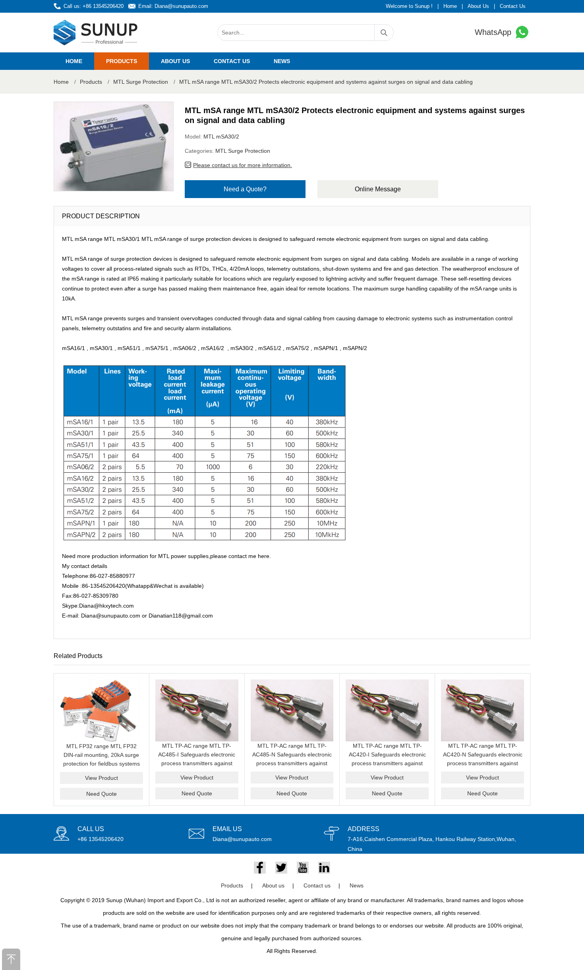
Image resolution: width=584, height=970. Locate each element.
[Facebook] (260, 868)
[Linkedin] (324, 868)
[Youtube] (303, 868)
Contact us (232, 61)
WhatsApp (494, 32)
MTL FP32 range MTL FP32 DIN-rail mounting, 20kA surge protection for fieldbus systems (101, 755)
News (282, 61)
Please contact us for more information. (242, 165)
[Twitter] (281, 868)
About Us (478, 6)
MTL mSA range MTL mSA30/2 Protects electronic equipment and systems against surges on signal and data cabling (326, 82)
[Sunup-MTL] (96, 32)
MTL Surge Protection (140, 82)
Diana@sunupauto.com (181, 6)
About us (175, 61)
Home (450, 6)
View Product (101, 778)
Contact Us (513, 6)
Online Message (378, 189)
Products (121, 61)
